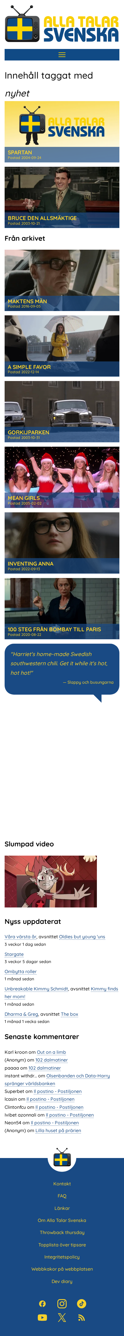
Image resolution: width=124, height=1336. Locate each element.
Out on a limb (51, 1052)
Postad (24, 157)
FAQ (62, 1196)
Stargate (14, 954)
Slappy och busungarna (90, 682)
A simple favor (29, 366)
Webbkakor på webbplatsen (62, 1269)
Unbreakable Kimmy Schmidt (36, 989)
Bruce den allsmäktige (42, 218)
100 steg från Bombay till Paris (54, 629)
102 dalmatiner (51, 1060)
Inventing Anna (30, 563)
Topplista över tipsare (62, 1245)
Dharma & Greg (21, 1014)
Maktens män (27, 301)
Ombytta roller (21, 971)
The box (69, 1014)
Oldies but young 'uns (82, 936)
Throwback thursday (62, 1232)
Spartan (20, 152)
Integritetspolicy (62, 1257)
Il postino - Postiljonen (58, 1091)
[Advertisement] (62, 770)
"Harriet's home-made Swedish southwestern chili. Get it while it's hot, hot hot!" (58, 663)
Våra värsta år (20, 936)
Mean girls (24, 497)
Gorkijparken (28, 432)
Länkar (62, 1208)
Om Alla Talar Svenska (62, 1220)
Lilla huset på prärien (58, 1130)
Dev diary (62, 1281)
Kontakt (62, 1184)
